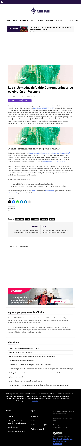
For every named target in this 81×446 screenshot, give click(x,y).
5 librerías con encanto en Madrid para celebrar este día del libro (30, 365)
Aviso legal (34, 417)
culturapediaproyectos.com (60, 427)
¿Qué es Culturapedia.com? (16, 431)
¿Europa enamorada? (16, 377)
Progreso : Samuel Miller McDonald (20, 352)
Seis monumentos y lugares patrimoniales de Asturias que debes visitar (32, 356)
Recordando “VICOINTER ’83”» (44, 108)
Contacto (11, 417)
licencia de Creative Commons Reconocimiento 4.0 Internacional (63, 441)
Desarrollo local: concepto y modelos (21, 361)
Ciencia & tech (37, 21)
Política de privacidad (38, 429)
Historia (6, 21)
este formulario (50, 191)
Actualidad (73, 21)
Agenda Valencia (15, 100)
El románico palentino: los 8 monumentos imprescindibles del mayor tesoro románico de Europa (41, 369)
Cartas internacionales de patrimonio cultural (24, 348)
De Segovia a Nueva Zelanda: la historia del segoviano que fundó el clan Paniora (35, 373)
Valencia (44, 219)
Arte (27, 219)
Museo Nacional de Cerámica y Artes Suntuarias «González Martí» (49, 153)
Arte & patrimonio (20, 21)
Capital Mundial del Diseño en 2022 (53, 162)
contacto (35, 401)
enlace (33, 191)
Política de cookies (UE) (39, 425)
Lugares (49, 21)
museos (35, 219)
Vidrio (52, 219)
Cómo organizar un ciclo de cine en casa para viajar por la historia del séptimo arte (50, 28)
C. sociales (60, 21)
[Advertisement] (40, 47)
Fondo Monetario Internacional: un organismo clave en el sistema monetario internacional (39, 385)
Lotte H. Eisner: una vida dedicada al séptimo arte (25, 381)
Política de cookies (37, 421)
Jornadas (27, 100)
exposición (67, 106)
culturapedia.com (32, 96)
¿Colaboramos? (13, 427)
